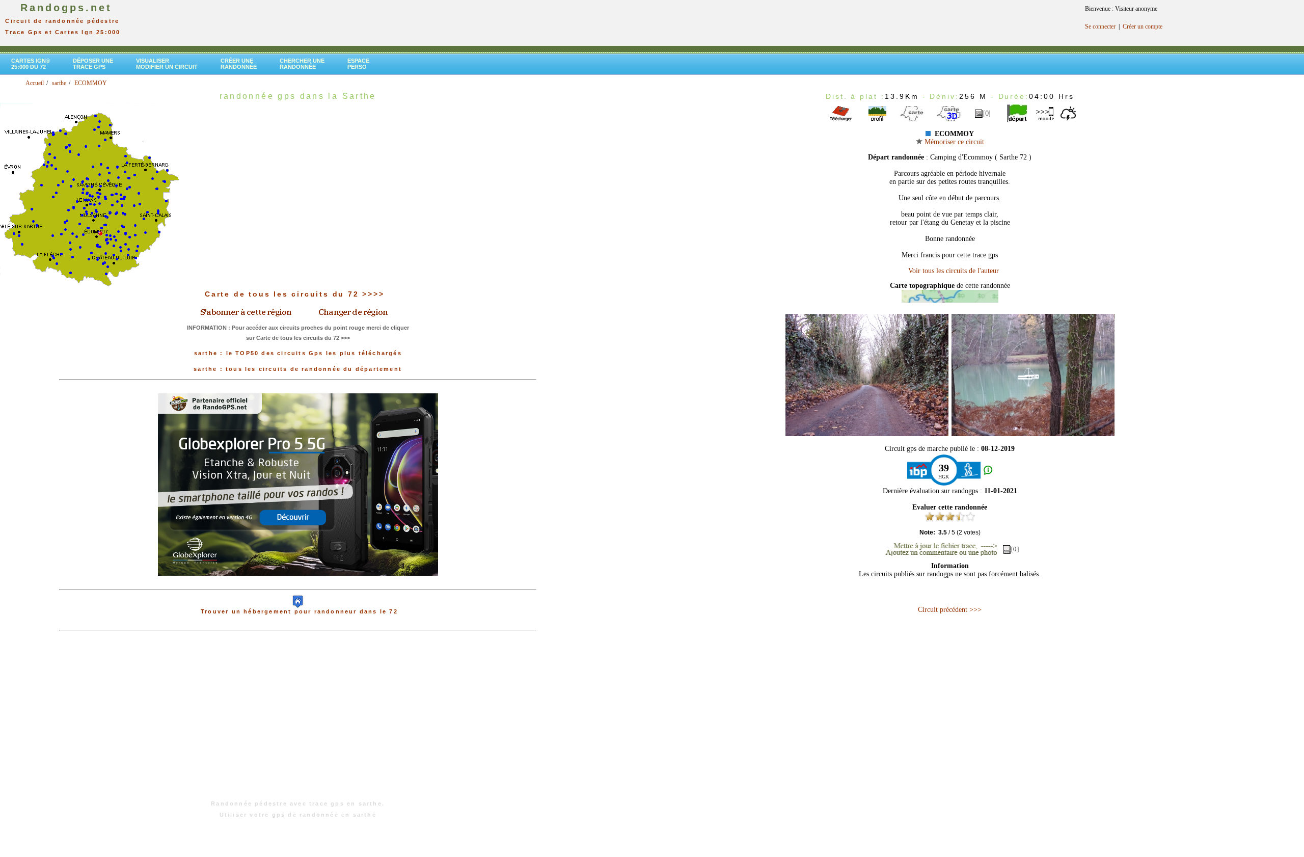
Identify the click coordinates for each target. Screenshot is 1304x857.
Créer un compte (1142, 26)
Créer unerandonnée (239, 64)
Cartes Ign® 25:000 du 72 (30, 64)
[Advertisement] (298, 720)
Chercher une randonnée (302, 64)
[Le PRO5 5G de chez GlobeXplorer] (298, 583)
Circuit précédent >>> (950, 609)
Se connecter (1100, 26)
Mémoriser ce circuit (953, 142)
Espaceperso (358, 64)
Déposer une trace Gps (93, 64)
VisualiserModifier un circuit (167, 64)
